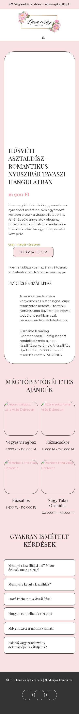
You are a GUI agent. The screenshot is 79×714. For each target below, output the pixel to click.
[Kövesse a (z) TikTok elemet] (51, 695)
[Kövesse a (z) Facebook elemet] (27, 695)
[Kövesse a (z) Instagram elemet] (39, 695)
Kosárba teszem (33, 252)
